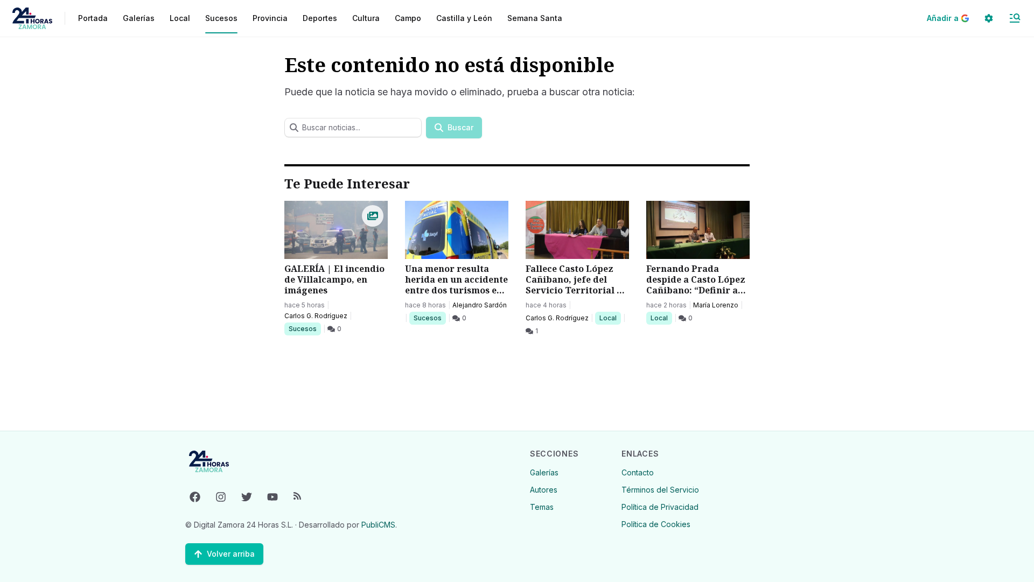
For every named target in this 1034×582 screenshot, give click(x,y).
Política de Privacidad (659, 506)
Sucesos (304, 328)
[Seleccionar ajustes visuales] (988, 18)
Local (610, 317)
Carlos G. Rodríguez (315, 316)
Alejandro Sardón (479, 305)
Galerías (139, 18)
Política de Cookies (655, 524)
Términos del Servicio (660, 489)
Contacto (637, 472)
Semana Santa (534, 18)
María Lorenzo (715, 305)
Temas (542, 506)
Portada (93, 18)
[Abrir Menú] (1014, 18)
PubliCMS (378, 524)
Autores (543, 489)
